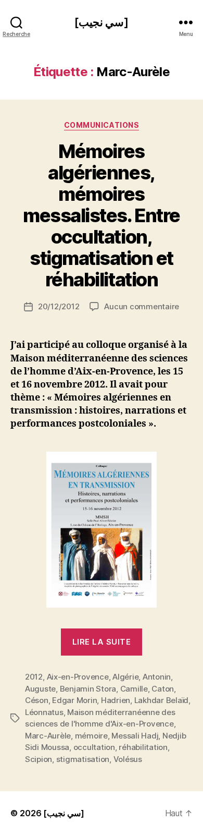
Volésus (127, 759)
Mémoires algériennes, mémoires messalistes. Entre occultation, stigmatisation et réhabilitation (101, 215)
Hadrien (115, 700)
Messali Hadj (134, 736)
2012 (34, 677)
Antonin (157, 677)
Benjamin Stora (88, 689)
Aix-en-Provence (78, 677)
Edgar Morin (74, 700)
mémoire (91, 736)
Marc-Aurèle (48, 736)
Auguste (40, 689)
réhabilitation (143, 747)
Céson (36, 700)
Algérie (125, 677)
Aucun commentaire (141, 306)
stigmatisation (82, 759)
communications (101, 124)
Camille (134, 689)
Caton (162, 689)
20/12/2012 (58, 306)
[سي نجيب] (101, 22)
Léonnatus (44, 712)
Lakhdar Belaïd (161, 700)
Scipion (38, 759)
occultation (94, 747)
